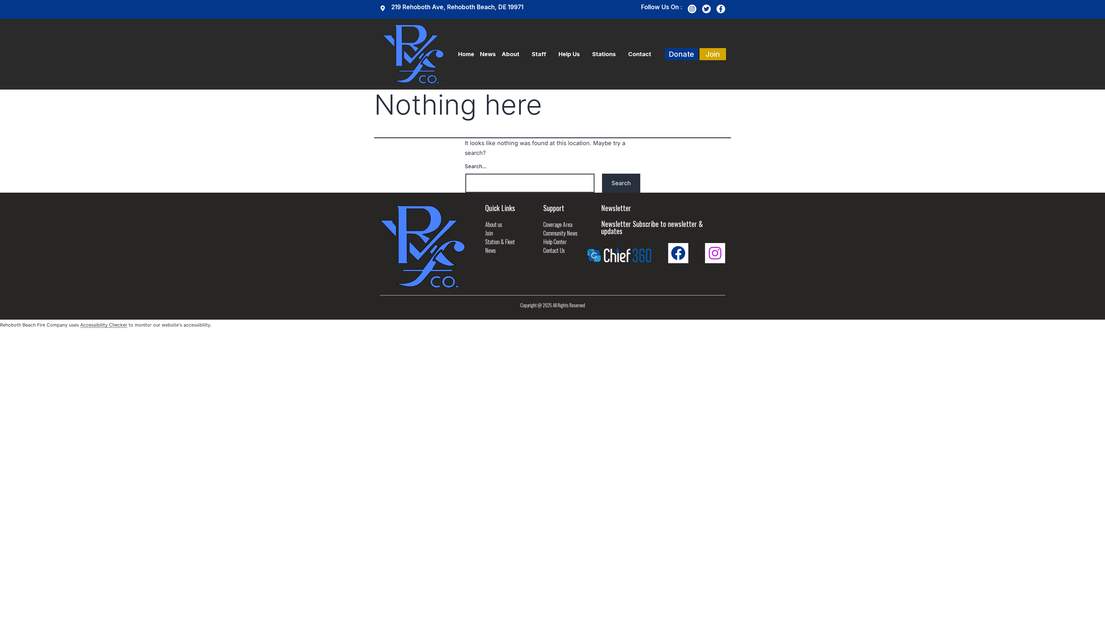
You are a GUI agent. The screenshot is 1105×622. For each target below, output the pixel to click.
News (488, 54)
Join (489, 233)
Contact (639, 54)
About (510, 54)
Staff (539, 54)
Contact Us (554, 250)
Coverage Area (557, 224)
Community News (560, 233)
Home (466, 54)
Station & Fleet (500, 241)
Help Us (569, 54)
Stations (604, 54)
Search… (476, 166)
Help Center (555, 241)
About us (493, 224)
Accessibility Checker (103, 325)
